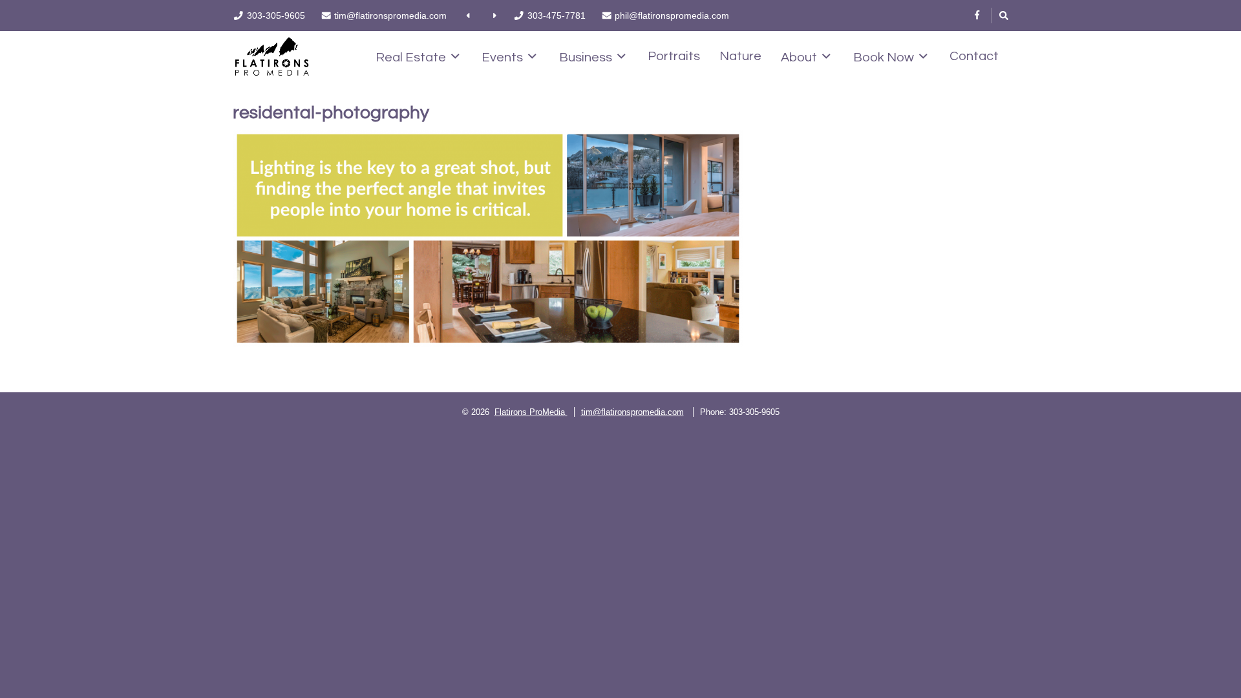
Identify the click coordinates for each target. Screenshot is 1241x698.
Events (502, 57)
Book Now (883, 57)
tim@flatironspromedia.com (632, 412)
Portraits (674, 56)
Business (585, 57)
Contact (974, 56)
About (799, 57)
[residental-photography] (488, 238)
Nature (740, 56)
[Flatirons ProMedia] (272, 55)
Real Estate (411, 57)
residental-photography (331, 112)
